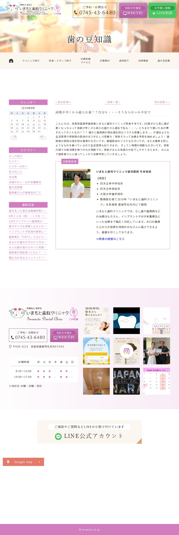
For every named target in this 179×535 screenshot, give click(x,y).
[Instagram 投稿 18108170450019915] (126, 320)
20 (17, 127)
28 (23, 131)
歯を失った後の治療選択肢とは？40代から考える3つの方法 (45, 210)
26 (11, 131)
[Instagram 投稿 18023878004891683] (156, 320)
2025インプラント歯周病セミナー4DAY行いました (40, 221)
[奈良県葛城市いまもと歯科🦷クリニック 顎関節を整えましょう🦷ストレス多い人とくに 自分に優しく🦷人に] (96, 320)
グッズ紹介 (15, 156)
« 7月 (13, 136)
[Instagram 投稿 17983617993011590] (126, 381)
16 (34, 124)
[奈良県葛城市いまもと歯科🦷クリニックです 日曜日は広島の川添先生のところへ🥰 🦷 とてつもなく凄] (156, 351)
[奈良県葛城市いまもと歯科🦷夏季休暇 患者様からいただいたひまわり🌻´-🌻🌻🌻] (96, 351)
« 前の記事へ (63, 102)
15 (28, 124)
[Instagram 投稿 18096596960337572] (156, 381)
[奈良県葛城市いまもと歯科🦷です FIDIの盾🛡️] (96, 381)
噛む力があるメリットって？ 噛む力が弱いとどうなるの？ (45, 257)
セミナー (14, 161)
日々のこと (15, 171)
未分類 (13, 177)
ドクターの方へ (18, 166)
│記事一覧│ (113, 102)
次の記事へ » (162, 102)
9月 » (43, 136)
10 (39, 120)
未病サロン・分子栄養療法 (25, 182)
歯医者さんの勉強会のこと (25, 192)
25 (45, 127)
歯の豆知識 (15, 187)
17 (39, 124)
